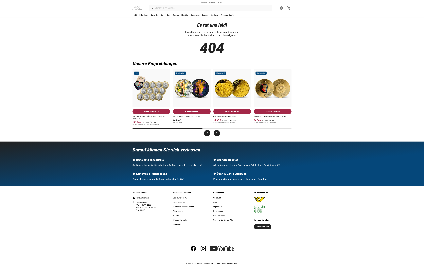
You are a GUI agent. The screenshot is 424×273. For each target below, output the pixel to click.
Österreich (154, 15)
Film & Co (184, 15)
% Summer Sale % (227, 15)
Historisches (195, 15)
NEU (135, 15)
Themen (176, 15)
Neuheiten (212, 2)
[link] (137, 8)
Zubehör (205, 15)
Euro (168, 15)
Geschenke (215, 15)
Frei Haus (220, 2)
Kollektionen (143, 15)
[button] (152, 8)
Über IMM (204, 2)
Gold (162, 15)
